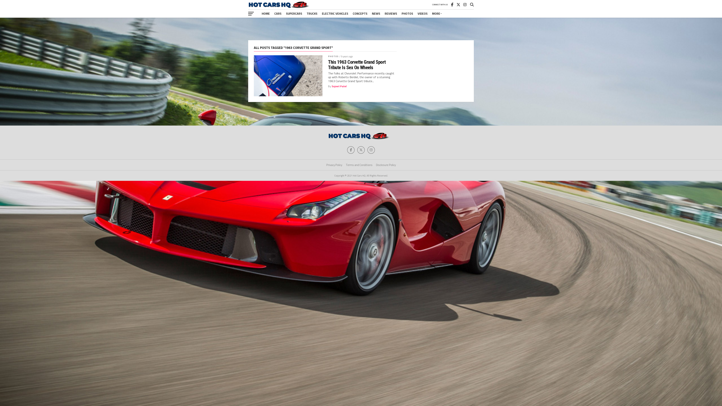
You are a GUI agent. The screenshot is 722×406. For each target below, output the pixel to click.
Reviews (391, 13)
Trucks (312, 13)
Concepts (360, 13)
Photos (407, 13)
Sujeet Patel (339, 86)
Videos (423, 13)
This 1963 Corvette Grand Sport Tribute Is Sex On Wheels (357, 64)
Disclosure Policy (386, 165)
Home (266, 13)
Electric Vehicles (335, 13)
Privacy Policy (334, 165)
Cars (277, 13)
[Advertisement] (361, 28)
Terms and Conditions (359, 165)
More (436, 13)
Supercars (294, 13)
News (376, 13)
